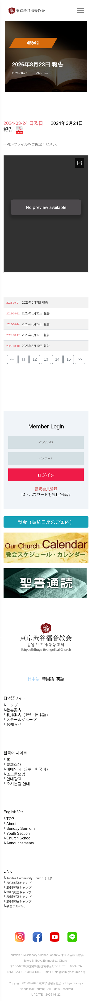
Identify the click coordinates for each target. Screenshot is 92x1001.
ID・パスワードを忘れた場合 (46, 494)
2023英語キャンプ (18, 883)
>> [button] (80, 359)
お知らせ (13, 724)
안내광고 (13, 779)
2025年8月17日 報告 (36, 335)
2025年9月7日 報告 (35, 302)
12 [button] (35, 359)
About (11, 824)
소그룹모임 (15, 774)
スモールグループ (21, 720)
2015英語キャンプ (18, 897)
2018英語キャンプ (18, 887)
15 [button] (69, 359)
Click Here (42, 73)
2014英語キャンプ (18, 901)
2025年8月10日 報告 (36, 346)
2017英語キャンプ (18, 892)
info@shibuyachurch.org (69, 972)
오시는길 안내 (18, 784)
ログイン (46, 475)
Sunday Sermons (20, 828)
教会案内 (13, 710)
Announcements (20, 843)
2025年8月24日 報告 (36, 324)
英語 (60, 679)
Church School (18, 838)
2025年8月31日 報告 (36, 313)
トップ (12, 705)
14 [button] (57, 359)
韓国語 (48, 679)
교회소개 (13, 764)
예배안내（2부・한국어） (28, 769)
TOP (10, 819)
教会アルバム (15, 906)
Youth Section (18, 833)
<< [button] (12, 359)
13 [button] (46, 359)
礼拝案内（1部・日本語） (28, 715)
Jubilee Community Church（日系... (30, 878)
